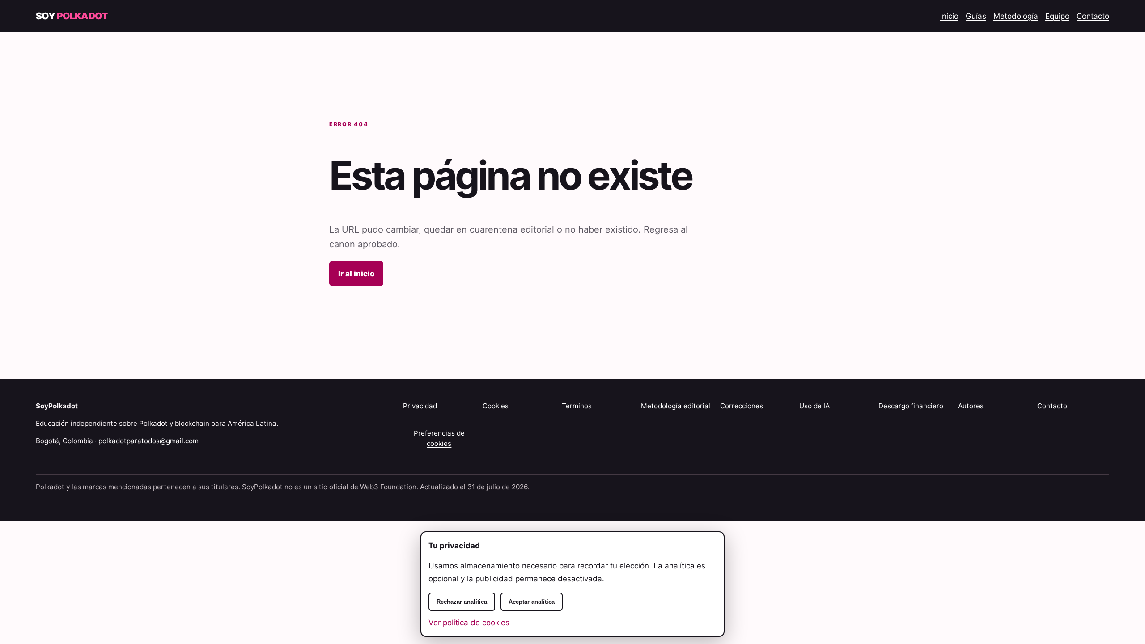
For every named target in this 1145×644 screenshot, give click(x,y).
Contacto (1093, 16)
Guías (976, 16)
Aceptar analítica (532, 601)
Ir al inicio (356, 273)
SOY (71, 15)
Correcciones (741, 406)
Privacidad (420, 406)
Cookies (496, 406)
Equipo (1057, 16)
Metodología (1015, 16)
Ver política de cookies (468, 622)
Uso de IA (814, 406)
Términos (577, 406)
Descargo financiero (910, 406)
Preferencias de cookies (439, 438)
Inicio (949, 16)
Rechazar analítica (462, 601)
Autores (971, 406)
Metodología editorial (675, 406)
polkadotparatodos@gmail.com (148, 440)
